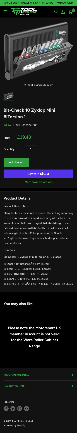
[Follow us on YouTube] (26, 408)
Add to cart (16, 162)
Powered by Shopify (14, 425)
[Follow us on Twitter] (12, 408)
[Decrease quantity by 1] (21, 149)
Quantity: (9, 149)
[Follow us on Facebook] (6, 408)
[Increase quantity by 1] (40, 149)
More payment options (38, 182)
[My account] (63, 12)
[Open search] (56, 12)
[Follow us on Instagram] (19, 408)
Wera (7, 125)
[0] (70, 12)
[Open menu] (5, 11)
